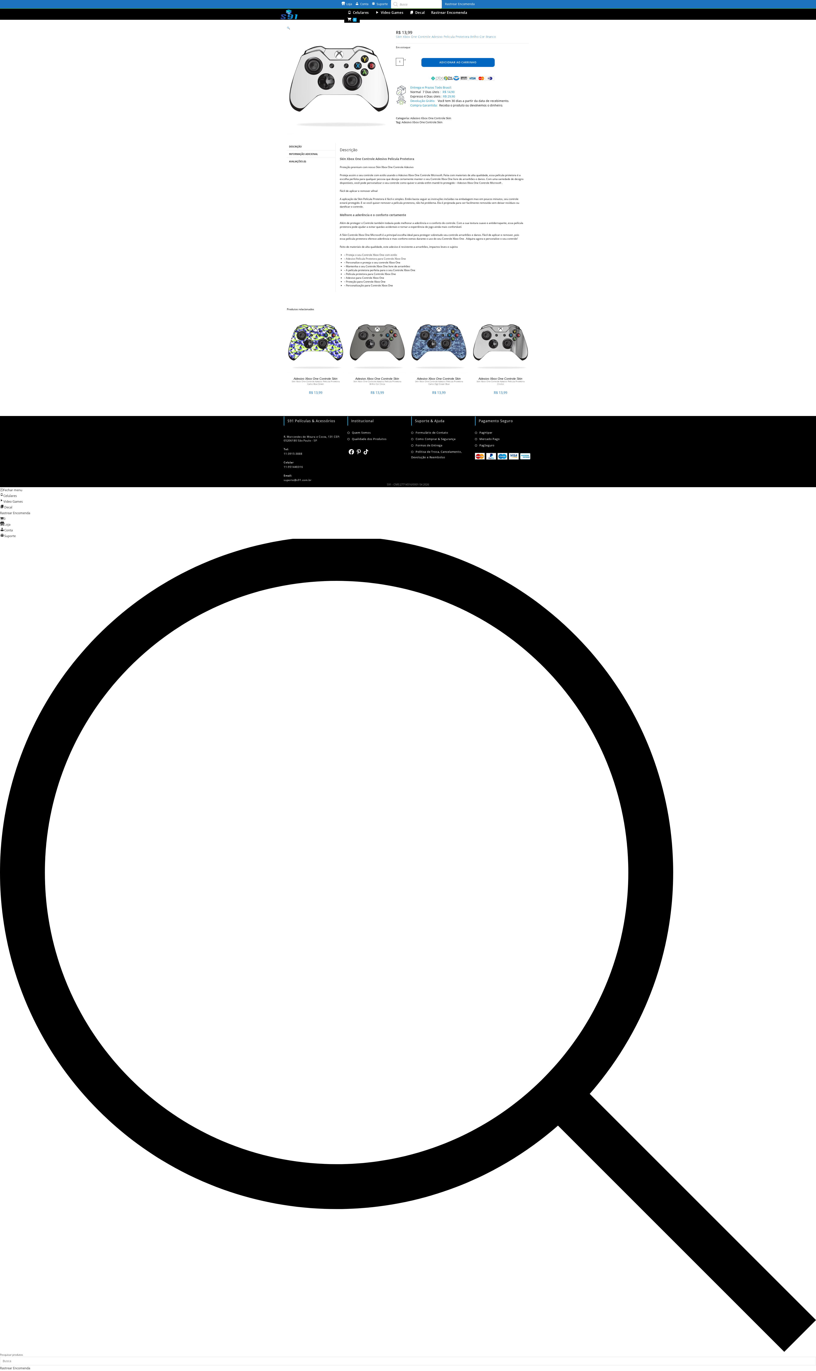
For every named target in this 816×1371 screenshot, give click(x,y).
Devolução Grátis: (423, 101)
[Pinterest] (359, 451)
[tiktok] (366, 451)
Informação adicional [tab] (303, 154)
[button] (288, 28)
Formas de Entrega (429, 445)
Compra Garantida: (424, 105)
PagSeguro (486, 445)
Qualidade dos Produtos (369, 439)
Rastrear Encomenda (460, 4)
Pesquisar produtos (11, 1355)
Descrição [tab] (295, 146)
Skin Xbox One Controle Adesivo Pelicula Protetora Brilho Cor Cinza (377, 382)
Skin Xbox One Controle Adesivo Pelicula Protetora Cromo (500, 382)
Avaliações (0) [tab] (297, 161)
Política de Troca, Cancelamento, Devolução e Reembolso (436, 454)
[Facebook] (351, 451)
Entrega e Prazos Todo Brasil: (431, 87)
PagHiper (485, 432)
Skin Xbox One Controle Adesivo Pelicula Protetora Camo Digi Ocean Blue (439, 382)
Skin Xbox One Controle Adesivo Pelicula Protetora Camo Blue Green (316, 382)
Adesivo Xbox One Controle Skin (430, 118)
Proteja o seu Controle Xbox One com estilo (371, 255)
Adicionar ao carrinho (457, 62)
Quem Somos (361, 432)
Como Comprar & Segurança (436, 439)
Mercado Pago (489, 439)
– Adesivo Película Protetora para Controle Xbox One (375, 258)
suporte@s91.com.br (297, 480)
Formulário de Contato (432, 432)
